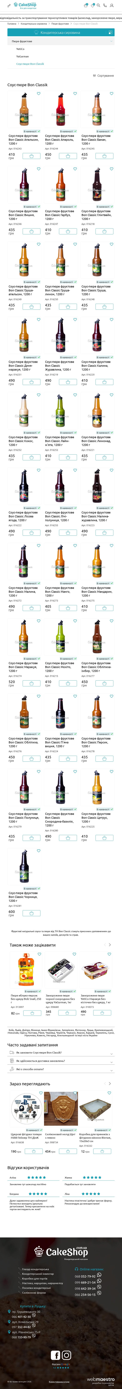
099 (85, 1282)
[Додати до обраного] (38, 94)
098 (85, 1288)
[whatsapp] (99, 1275)
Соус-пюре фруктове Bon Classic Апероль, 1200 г (59, 139)
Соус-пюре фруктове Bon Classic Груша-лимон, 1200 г (59, 290)
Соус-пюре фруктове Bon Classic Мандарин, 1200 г (97, 591)
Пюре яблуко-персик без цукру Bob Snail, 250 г (26, 999)
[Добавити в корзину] (31, 156)
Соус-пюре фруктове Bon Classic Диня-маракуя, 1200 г (23, 365)
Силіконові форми (34, 1292)
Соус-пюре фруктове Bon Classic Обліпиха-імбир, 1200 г (96, 667)
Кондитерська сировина (34, 23)
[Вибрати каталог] (111, 32)
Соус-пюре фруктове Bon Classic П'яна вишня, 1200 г (59, 742)
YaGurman (22, 56)
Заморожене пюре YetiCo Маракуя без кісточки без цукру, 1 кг (96, 999)
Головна (11, 23)
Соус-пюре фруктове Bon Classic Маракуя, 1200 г (23, 667)
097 (21, 1327)
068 (85, 1276)
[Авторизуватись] (112, 6)
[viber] (99, 1287)
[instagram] (66, 1355)
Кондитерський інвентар (38, 1273)
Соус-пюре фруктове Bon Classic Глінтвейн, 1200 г (97, 215)
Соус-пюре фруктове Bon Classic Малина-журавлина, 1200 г (96, 516)
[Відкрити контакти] (105, 5)
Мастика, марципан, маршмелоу (42, 1283)
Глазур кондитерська (35, 1269)
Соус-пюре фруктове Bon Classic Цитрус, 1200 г (96, 817)
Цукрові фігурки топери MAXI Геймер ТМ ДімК (26, 1136)
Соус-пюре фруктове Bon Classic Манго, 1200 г (59, 591)
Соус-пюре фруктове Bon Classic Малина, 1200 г (23, 591)
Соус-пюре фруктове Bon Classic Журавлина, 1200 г (59, 365)
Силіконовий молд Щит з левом (60, 1136)
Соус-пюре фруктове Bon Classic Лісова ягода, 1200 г (23, 516)
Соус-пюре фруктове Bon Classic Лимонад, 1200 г (96, 441)
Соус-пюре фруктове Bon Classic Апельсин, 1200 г (24, 139)
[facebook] (55, 1355)
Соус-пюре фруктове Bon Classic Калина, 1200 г (96, 365)
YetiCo (20, 48)
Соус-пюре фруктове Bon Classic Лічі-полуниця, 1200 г (59, 516)
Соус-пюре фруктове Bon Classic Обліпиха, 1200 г (23, 742)
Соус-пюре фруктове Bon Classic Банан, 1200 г (96, 139)
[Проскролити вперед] (109, 945)
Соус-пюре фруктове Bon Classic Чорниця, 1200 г (23, 896)
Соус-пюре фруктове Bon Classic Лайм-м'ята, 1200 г (59, 441)
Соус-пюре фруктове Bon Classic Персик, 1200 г (96, 742)
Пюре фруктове (60, 23)
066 (85, 1294)
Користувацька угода (59, 1382)
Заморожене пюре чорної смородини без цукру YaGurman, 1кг (60, 999)
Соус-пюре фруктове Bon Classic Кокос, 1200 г (23, 441)
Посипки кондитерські (36, 1287)
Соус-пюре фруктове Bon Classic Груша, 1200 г (96, 290)
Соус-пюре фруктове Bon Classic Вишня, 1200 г (23, 215)
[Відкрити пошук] (98, 5)
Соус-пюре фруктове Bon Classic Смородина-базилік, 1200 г (59, 819)
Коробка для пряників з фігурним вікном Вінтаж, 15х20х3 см (95, 1137)
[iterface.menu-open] (9, 5)
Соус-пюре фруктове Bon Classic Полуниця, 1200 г (24, 817)
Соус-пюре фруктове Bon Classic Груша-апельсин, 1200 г (23, 290)
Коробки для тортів (34, 1278)
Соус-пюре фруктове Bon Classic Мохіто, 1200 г (59, 667)
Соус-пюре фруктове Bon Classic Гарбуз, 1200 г (59, 215)
